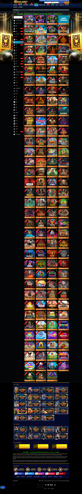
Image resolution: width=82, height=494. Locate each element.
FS (16, 63)
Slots (36, 4)
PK (16, 69)
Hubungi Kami (50, 0)
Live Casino (25, 4)
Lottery (67, 4)
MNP (17, 126)
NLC (17, 42)
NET (17, 107)
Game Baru (18, 134)
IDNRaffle (61, 4)
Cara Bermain (29, 476)
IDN (16, 25)
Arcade (52, 4)
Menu (2, 487)
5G (16, 47)
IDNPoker (31, 4)
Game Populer (19, 20)
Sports (20, 4)
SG (16, 58)
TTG (16, 50)
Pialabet (20, 473)
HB (16, 44)
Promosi (15, 7)
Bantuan (50, 476)
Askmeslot (18, 88)
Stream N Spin (42, 4)
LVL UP (17, 74)
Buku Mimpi (44, 476)
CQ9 (17, 80)
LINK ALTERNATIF (24, 446)
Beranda (15, 4)
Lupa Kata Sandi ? (43, 0)
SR (16, 77)
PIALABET (14, 453)
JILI (16, 61)
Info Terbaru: (16, 9)
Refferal (55, 476)
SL (16, 96)
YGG (17, 82)
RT (16, 104)
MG (16, 39)
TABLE (57, 4)
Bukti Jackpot (51, 473)
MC (16, 115)
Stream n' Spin (19, 23)
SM (16, 31)
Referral (20, 7)
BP (16, 99)
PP (16, 28)
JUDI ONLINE (15, 480)
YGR (17, 93)
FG (16, 131)
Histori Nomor (37, 476)
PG (16, 36)
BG (16, 85)
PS (16, 55)
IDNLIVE (48, 4)
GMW (17, 112)
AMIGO (17, 66)
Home (18, 476)
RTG (17, 123)
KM (16, 118)
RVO (17, 101)
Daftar (66, 2)
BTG (17, 120)
